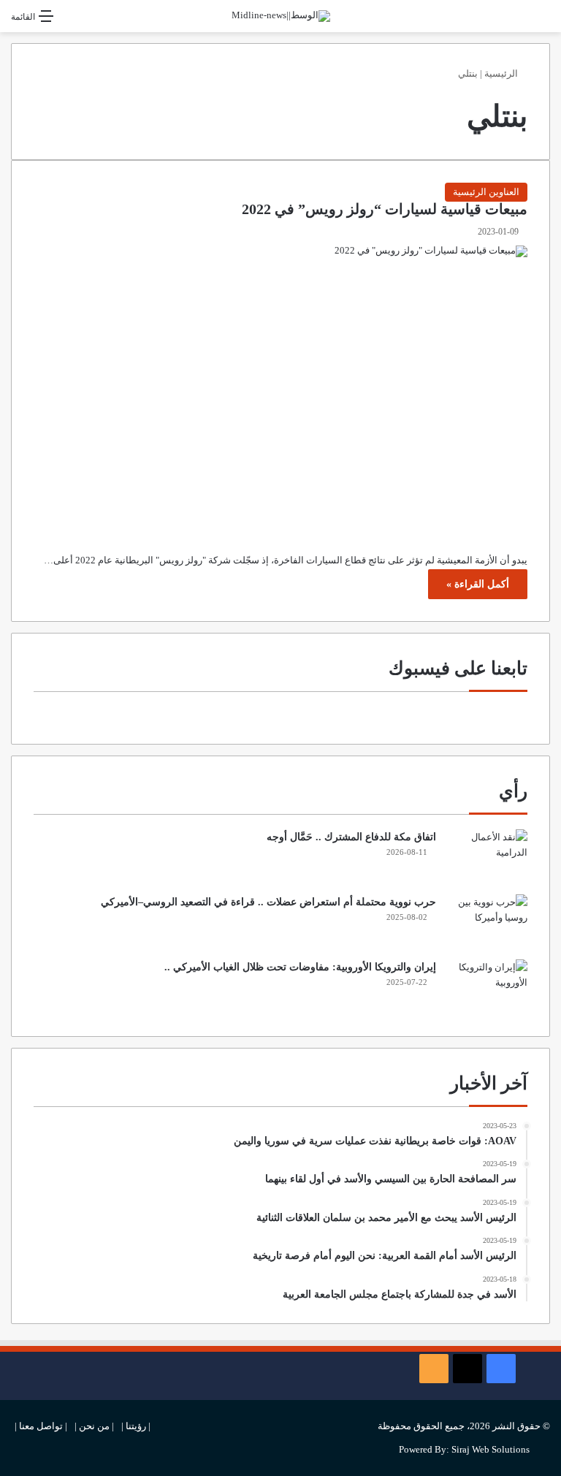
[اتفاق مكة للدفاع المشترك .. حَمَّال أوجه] (487, 856)
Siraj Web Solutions (490, 1449)
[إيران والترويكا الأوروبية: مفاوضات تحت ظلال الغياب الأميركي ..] (487, 986)
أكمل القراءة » (477, 584)
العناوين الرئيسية (486, 191)
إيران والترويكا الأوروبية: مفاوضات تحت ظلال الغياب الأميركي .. (300, 967)
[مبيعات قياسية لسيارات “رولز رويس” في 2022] (280, 388)
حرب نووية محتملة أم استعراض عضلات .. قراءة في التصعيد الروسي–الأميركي (268, 902)
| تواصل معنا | (41, 1425)
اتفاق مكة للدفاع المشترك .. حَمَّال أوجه (351, 837)
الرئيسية (502, 73)
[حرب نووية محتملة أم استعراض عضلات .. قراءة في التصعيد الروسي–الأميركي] (487, 921)
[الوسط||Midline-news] (281, 16)
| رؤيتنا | (135, 1425)
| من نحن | (94, 1425)
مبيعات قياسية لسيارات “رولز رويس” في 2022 (384, 209)
